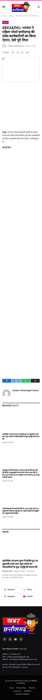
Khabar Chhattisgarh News (16, 46)
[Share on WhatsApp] (22, 52)
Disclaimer (27, 691)
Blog (5, 22)
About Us (32, 688)
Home (11, 688)
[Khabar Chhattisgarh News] (21, 6)
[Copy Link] (27, 52)
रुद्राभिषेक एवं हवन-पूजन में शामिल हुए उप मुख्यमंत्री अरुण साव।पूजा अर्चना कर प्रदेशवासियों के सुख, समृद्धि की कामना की (20, 436)
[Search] (38, 7)
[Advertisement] (21, 108)
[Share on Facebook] (13, 52)
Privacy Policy (21, 688)
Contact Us (17, 691)
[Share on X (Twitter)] (18, 52)
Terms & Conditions (22, 694)
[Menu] (3, 7)
